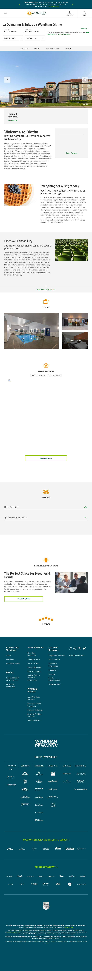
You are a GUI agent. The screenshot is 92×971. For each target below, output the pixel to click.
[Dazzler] (53, 789)
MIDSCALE (39, 766)
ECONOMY (25, 766)
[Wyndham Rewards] (45, 743)
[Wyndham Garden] (39, 789)
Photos (37, 48)
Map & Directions (53, 48)
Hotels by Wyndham (46, 757)
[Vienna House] (53, 797)
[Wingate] (39, 782)
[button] (19, 4)
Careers (52, 674)
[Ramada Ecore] (39, 820)
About (8, 656)
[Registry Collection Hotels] (80, 774)
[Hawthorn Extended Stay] (11, 777)
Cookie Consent (34, 671)
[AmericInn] (39, 797)
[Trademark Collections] (66, 782)
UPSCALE (67, 766)
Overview (24, 48)
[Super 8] (25, 782)
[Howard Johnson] (25, 797)
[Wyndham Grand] (80, 789)
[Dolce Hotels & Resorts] (80, 782)
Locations (10, 659)
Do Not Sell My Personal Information (33, 677)
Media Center (54, 659)
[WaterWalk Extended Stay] (11, 785)
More (68, 48)
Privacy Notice (33, 659)
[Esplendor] (53, 782)
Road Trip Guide (13, 663)
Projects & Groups (35, 710)
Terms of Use (33, 663)
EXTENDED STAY (11, 767)
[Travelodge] (25, 805)
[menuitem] (5, 13)
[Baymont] (39, 805)
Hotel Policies (71, 153)
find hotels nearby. (64, 34)
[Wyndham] (66, 774)
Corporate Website (56, 656)
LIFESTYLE (53, 766)
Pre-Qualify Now (53, 6)
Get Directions (46, 458)
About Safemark (34, 667)
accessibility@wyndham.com (13, 932)
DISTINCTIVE (80, 766)
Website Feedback (76, 655)
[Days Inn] (25, 774)
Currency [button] (84, 28)
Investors (52, 670)
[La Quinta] (39, 774)
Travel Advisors (33, 720)
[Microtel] (25, 789)
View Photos (75, 340)
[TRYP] (53, 774)
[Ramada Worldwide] (39, 813)
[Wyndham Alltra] (53, 805)
